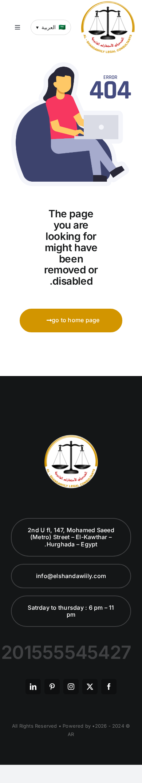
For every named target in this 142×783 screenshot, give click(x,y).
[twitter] (90, 686)
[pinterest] (52, 686)
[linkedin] (33, 686)
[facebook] (109, 686)
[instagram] (71, 686)
